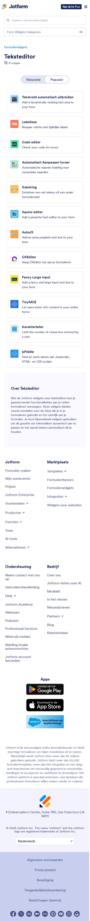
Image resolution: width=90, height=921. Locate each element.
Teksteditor (19, 56)
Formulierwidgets (15, 47)
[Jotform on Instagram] (69, 914)
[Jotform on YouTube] (61, 914)
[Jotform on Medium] (37, 914)
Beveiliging (45, 880)
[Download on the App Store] (45, 705)
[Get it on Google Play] (45, 689)
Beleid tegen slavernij (45, 900)
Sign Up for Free (71, 6)
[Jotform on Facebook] (13, 914)
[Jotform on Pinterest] (53, 914)
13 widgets (14, 63)
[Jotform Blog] (45, 914)
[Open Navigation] (85, 6)
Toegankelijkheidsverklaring (45, 890)
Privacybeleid (45, 870)
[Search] (8, 20)
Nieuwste (33, 79)
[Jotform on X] (21, 914)
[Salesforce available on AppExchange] (45, 721)
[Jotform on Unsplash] (77, 914)
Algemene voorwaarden (45, 860)
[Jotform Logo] (15, 7)
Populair (56, 79)
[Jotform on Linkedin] (29, 914)
